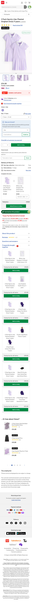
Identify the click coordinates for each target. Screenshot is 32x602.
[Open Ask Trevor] (29, 7)
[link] (12, 25)
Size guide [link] (28, 113)
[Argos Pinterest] (20, 523)
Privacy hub (16, 548)
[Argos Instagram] (25, 523)
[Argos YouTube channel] (7, 523)
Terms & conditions (16, 552)
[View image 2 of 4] (13, 78)
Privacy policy (24, 548)
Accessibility (7, 548)
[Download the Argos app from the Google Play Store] (21, 534)
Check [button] (27, 158)
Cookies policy (10, 550)
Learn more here (16, 500)
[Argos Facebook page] (11, 523)
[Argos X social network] (16, 523)
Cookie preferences (21, 550)
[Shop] (6, 3)
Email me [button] (25, 134)
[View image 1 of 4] (6, 78)
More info (28, 170)
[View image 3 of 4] (19, 78)
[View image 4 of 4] (26, 78)
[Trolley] (29, 3)
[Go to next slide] (30, 52)
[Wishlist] (25, 3)
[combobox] (12, 7)
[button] (26, 32)
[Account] (22, 3)
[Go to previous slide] (2, 52)
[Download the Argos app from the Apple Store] (10, 534)
